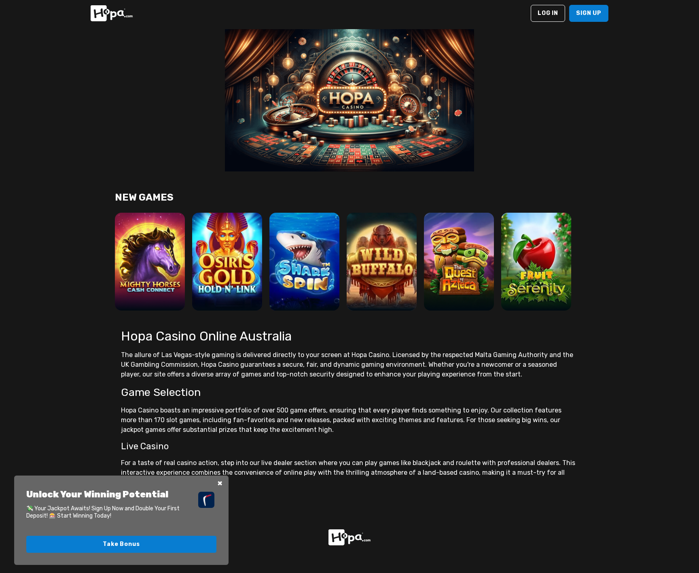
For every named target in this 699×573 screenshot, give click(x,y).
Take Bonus (121, 544)
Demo (150, 295)
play (150, 272)
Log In (548, 13)
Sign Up (589, 13)
